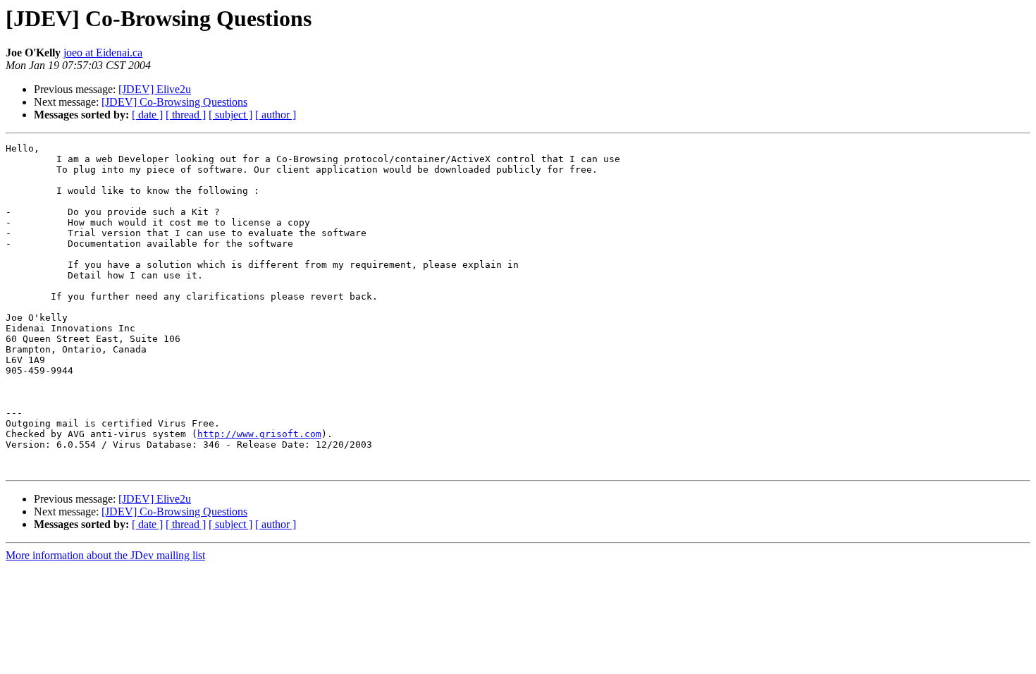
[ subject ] (230, 115)
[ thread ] (186, 115)
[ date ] (147, 115)
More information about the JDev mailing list (105, 555)
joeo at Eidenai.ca (102, 53)
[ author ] (275, 115)
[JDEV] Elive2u (154, 89)
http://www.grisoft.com (259, 434)
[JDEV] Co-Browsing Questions (174, 102)
